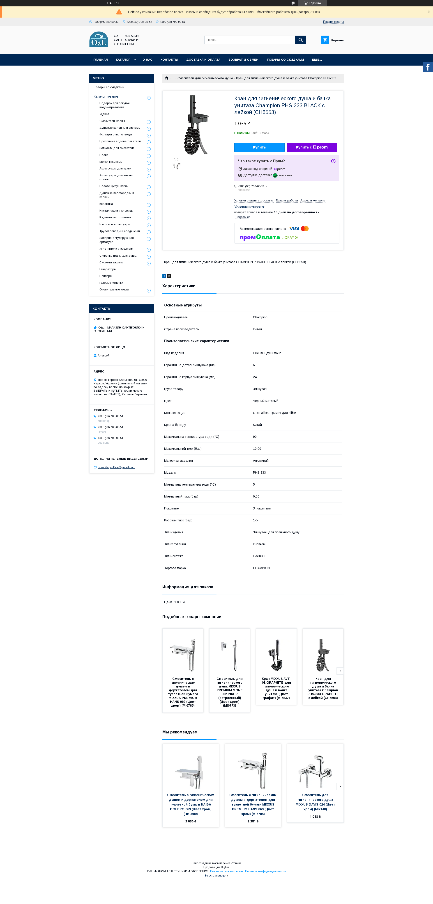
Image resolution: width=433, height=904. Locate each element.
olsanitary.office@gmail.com (116, 467)
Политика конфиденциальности (265, 871)
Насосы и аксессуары (114, 224)
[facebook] (164, 277)
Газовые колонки (111, 282)
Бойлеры (105, 276)
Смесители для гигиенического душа (205, 78)
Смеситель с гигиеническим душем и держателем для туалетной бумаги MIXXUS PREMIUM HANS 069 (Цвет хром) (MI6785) (183, 692)
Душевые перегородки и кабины (116, 195)
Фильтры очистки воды (115, 134)
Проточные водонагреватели (120, 141)
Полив (103, 155)
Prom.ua (236, 863)
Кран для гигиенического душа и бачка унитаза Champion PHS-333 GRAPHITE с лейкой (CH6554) (323, 688)
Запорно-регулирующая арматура (116, 240)
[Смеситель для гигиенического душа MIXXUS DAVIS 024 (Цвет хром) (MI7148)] (315, 766)
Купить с (304, 147)
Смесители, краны (112, 121)
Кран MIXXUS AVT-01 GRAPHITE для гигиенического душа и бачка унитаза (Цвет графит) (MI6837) (277, 688)
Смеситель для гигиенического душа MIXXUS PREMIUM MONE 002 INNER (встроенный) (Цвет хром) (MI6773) (230, 692)
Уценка (104, 114)
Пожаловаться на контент (226, 871)
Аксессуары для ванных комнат (116, 177)
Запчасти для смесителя (116, 148)
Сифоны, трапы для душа (117, 255)
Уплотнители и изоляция (116, 248)
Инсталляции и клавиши (116, 210)
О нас (147, 59)
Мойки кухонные (110, 161)
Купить (259, 147)
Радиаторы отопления (115, 217)
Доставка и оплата (203, 59)
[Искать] (300, 40)
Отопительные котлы (114, 289)
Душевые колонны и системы (119, 127)
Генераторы (107, 269)
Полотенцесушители (113, 186)
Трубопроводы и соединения (119, 231)
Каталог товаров (106, 96)
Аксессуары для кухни (115, 168)
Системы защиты (111, 262)
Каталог (123, 59)
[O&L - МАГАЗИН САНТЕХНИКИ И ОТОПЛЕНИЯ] (98, 48)
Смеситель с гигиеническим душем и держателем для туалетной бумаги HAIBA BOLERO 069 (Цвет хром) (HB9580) (191, 804)
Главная (100, 59)
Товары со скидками (285, 59)
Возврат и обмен (243, 59)
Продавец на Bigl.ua (216, 867)
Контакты (169, 59)
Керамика (106, 203)
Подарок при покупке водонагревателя (114, 105)
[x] (169, 277)
